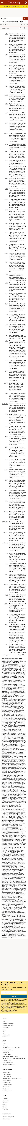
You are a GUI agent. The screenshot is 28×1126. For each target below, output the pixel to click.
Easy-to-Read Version (14, 703)
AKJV (6, 304)
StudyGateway (7, 1074)
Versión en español (8, 1117)
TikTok (4, 1105)
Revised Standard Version (13, 904)
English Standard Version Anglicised (14, 720)
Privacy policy (7, 1054)
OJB (7, 553)
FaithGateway (7, 1072)
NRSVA (6, 511)
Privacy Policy (6, 1010)
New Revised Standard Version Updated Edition (14, 891)
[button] (26, 2)
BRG (6, 76)
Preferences (6, 1119)
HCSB (6, 253)
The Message (18, 787)
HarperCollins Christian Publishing (12, 1078)
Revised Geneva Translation (16, 901)
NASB (6, 393)
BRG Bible (10, 671)
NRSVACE (5, 522)
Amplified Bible (13, 664)
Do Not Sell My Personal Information (14, 1058)
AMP (6, 55)
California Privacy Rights (10, 1056)
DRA (6, 144)
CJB (7, 113)
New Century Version (12, 827)
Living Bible (16, 782)
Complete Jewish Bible (19, 690)
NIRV (6, 447)
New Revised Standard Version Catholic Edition (14, 883)
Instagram (6, 1101)
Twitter (5, 1107)
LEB (7, 325)
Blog (4, 1032)
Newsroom (6, 1034)
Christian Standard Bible (8, 677)
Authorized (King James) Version (13, 768)
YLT (7, 644)
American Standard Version (9, 661)
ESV (6, 189)
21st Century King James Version (10, 658)
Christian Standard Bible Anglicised (12, 685)
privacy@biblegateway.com (8, 1011)
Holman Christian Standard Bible (13, 750)
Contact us (6, 1052)
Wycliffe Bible (20, 934)
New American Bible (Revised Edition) (14, 797)
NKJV (6, 480)
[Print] (24, 28)
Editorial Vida (6, 1082)
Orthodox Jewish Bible (7, 899)
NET (6, 437)
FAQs (4, 1044)
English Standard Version (8, 715)
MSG (6, 341)
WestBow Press (7, 1087)
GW (7, 232)
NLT (6, 501)
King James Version (21, 766)
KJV (7, 293)
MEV (6, 360)
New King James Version (14, 850)
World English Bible (21, 931)
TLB (7, 335)
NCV (6, 426)
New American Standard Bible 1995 (16, 819)
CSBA (6, 95)
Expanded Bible (18, 725)
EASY (6, 160)
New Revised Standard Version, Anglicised (14, 864)
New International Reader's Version (13, 834)
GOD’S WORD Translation (14, 738)
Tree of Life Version (15, 920)
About (4, 1021)
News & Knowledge (8, 1023)
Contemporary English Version (18, 692)
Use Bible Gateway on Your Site (11, 1048)
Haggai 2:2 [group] (5, 28)
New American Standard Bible (12, 814)
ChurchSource (7, 1076)
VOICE (6, 604)
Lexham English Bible (7, 779)
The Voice (16, 927)
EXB (6, 210)
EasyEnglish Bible (6, 706)
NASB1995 (5, 404)
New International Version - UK (14, 844)
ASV (6, 44)
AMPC (6, 65)
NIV (7, 459)
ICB (7, 262)
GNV (6, 223)
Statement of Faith (8, 1025)
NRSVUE (5, 543)
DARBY (6, 133)
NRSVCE (5, 532)
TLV (7, 595)
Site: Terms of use (8, 1062)
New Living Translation (20, 857)
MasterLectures (7, 1091)
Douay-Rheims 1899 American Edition (14, 700)
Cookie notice (7, 1060)
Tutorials (5, 1046)
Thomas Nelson (7, 1085)
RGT (6, 563)
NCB (6, 414)
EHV (6, 178)
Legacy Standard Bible (17, 771)
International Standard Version (16, 759)
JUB (7, 283)
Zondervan (6, 1089)
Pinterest (5, 1103)
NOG (6, 371)
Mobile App (6, 1028)
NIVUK (6, 469)
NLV (6, 490)
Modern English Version (13, 790)
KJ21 (6, 34)
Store (4, 1030)
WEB (6, 614)
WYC (6, 625)
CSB (6, 86)
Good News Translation (16, 742)
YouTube (5, 1109)
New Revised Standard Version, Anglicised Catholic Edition (12, 873)
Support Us (6, 1036)
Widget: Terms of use (9, 1064)
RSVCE (6, 584)
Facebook (5, 1098)
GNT (6, 244)
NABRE (6, 383)
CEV (6, 123)
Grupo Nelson (7, 1080)
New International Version (8, 839)
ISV (7, 274)
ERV (6, 151)
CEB (6, 104)
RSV (6, 574)
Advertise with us (8, 1050)
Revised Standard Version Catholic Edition (13, 913)
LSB (7, 314)
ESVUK (6, 199)
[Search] (25, 18)
